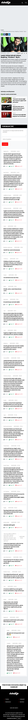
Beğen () (12, 166)
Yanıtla (6, 166)
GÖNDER (5, 144)
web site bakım (14, 708)
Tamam (18, 718)
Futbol (2, 30)
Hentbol (22, 702)
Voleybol (22, 699)
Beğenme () (19, 166)
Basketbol (8, 702)
